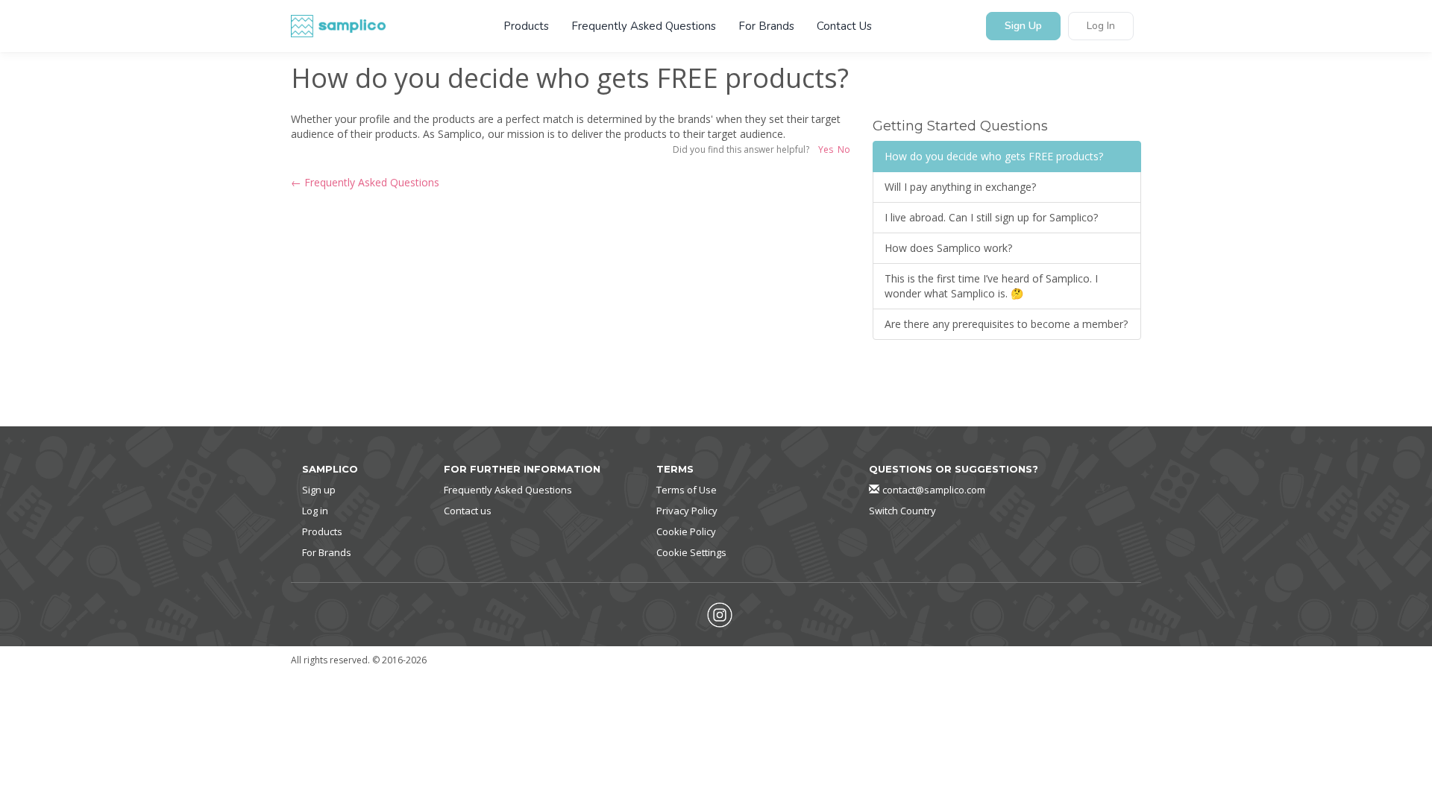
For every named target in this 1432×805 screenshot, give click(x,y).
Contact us (468, 510)
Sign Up (1023, 26)
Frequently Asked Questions (643, 26)
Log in (315, 510)
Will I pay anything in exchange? (960, 187)
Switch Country (902, 510)
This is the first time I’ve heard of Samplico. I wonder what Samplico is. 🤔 (991, 285)
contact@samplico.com (933, 489)
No (844, 149)
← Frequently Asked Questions (365, 182)
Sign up (319, 489)
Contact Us (844, 26)
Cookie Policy (686, 531)
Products (526, 26)
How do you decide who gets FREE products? (994, 156)
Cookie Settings (691, 552)
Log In (1101, 26)
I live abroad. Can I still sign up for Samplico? (991, 217)
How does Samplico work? (948, 248)
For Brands (766, 26)
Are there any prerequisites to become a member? (1006, 324)
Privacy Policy (686, 510)
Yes (825, 149)
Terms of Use (686, 489)
